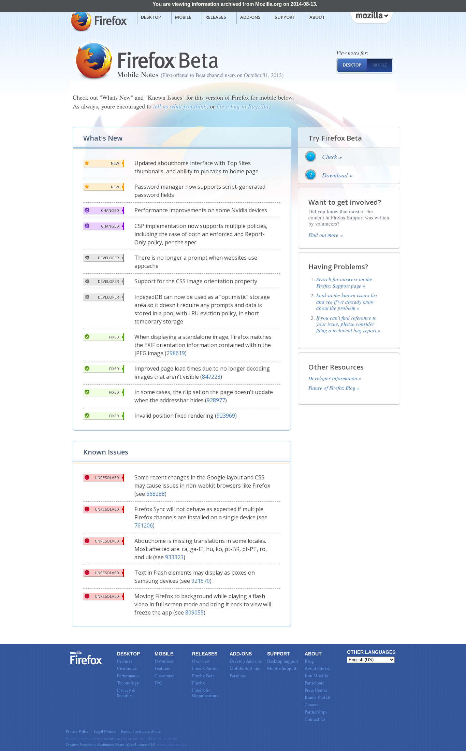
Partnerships (316, 712)
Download (164, 661)
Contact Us (315, 719)
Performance (128, 676)
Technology (128, 683)
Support (285, 17)
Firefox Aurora (205, 668)
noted (108, 738)
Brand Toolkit (318, 697)
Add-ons (250, 17)
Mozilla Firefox (98, 20)
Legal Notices (105, 731)
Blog (309, 661)
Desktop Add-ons (246, 661)
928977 (216, 400)
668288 (155, 493)
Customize (127, 668)
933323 (174, 557)
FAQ (158, 683)
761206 (143, 525)
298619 (175, 353)
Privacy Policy (77, 731)
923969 (226, 415)
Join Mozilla (316, 676)
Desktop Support (282, 661)
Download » (337, 175)
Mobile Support (281, 668)
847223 (211, 376)
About (317, 17)
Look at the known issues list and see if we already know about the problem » (346, 301)
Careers (311, 704)
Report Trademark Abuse (141, 731)
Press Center (316, 690)
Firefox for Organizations (205, 692)
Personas (238, 676)
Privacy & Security (126, 692)
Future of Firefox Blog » (334, 387)
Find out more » (325, 234)
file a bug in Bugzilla (242, 106)
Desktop (151, 17)
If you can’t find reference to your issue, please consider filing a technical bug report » (348, 324)
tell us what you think (179, 106)
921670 (200, 580)
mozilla (371, 16)
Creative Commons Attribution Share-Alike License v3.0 (110, 744)
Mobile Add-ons (245, 668)
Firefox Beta (203, 676)
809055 (194, 612)
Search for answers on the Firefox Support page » (344, 282)
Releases (215, 17)
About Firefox (317, 668)
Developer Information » (334, 378)
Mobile (183, 17)
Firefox (86, 658)
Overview (201, 661)
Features (124, 661)
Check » (332, 157)
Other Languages (371, 652)
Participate (314, 683)
